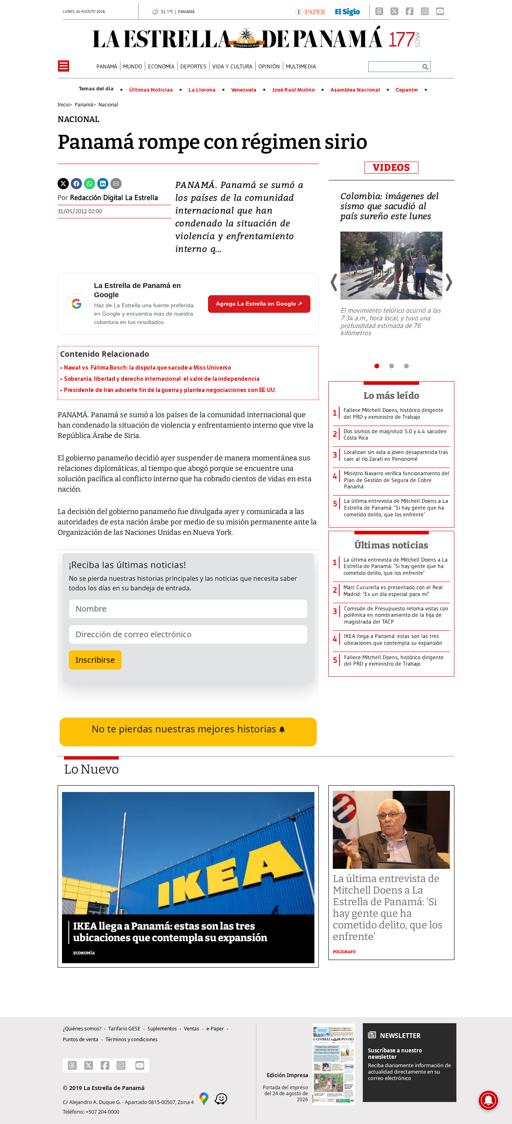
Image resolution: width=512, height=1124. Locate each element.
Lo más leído (391, 395)
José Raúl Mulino (293, 90)
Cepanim (407, 90)
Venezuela (243, 90)
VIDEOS (391, 167)
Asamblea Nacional (355, 90)
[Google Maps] (204, 1098)
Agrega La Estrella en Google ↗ (259, 303)
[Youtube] (440, 11)
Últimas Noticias (151, 90)
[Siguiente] (448, 282)
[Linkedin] (102, 182)
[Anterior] (334, 282)
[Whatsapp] (89, 182)
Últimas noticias (391, 545)
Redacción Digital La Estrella (114, 197)
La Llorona (202, 90)
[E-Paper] (310, 11)
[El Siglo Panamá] (347, 11)
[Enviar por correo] (116, 182)
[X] (394, 11)
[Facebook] (409, 11)
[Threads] (379, 11)
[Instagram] (424, 11)
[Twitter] (63, 182)
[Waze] (220, 1098)
